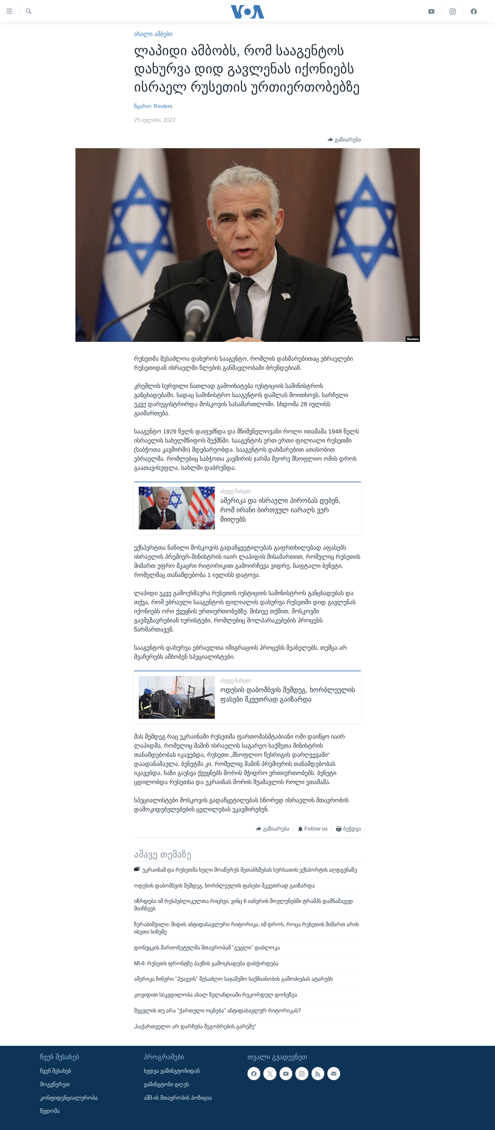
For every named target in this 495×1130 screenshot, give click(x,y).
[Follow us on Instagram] (301, 1073)
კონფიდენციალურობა (69, 1097)
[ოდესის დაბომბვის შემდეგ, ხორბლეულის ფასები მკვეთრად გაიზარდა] (177, 697)
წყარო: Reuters (153, 106)
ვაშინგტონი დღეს (166, 1084)
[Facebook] (473, 11)
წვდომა (50, 1111)
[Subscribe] (333, 1073)
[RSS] (317, 1073)
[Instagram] (452, 11)
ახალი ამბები (153, 34)
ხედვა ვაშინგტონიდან (172, 1071)
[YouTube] (431, 11)
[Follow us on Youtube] (285, 1073)
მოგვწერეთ (55, 1084)
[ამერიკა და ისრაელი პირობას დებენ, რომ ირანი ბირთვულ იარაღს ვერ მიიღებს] (177, 508)
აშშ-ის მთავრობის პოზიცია (178, 1097)
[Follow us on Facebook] (254, 1073)
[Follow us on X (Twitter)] (269, 1073)
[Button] (344, 139)
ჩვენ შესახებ (55, 1071)
